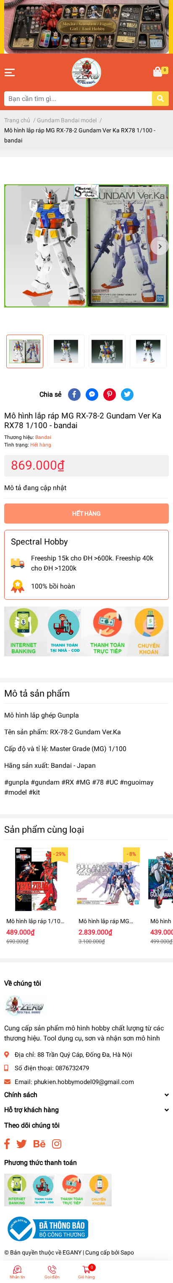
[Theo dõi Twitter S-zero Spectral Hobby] (21, 1144)
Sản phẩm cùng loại (44, 829)
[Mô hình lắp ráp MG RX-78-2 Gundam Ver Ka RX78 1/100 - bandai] (86, 246)
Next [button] (159, 246)
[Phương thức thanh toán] (86, 631)
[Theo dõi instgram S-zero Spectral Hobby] (56, 1144)
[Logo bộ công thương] (46, 1228)
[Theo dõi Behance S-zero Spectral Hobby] (39, 1144)
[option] (86, 246)
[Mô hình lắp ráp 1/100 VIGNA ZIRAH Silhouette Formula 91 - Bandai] (36, 879)
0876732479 (72, 1068)
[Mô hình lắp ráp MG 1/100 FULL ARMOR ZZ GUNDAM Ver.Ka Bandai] (108, 879)
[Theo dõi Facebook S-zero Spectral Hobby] (7, 1144)
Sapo (127, 1252)
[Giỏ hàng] (158, 72)
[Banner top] (86, 26)
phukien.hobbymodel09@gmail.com (84, 1082)
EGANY (72, 1252)
